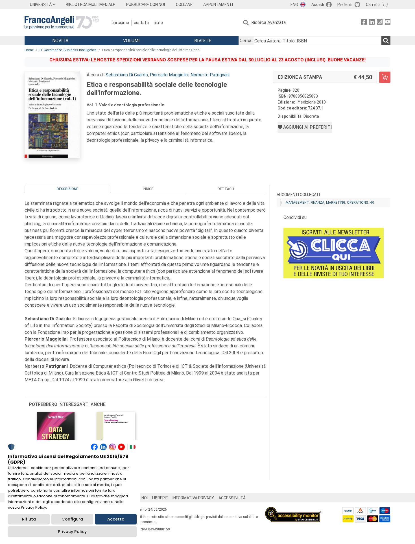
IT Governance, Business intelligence (68, 50)
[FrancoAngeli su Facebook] (364, 23)
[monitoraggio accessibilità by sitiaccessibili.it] (293, 510)
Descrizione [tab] (67, 189)
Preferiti (344, 4)
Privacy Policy (72, 531)
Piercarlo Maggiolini (169, 75)
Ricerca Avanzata (268, 22)
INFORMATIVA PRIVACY (193, 498)
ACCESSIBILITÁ (232, 498)
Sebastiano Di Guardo (127, 75)
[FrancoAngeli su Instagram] (380, 23)
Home (29, 50)
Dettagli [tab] (226, 189)
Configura (72, 519)
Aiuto (158, 22)
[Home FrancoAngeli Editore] (62, 22)
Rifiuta (29, 519)
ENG (294, 4)
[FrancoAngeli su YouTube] (387, 23)
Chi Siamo (120, 22)
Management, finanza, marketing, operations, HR (330, 203)
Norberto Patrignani (210, 75)
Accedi (317, 4)
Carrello (373, 4)
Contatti (141, 22)
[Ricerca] (385, 40)
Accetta (115, 519)
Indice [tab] (148, 189)
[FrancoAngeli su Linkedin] (372, 23)
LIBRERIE (160, 498)
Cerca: (246, 40)
